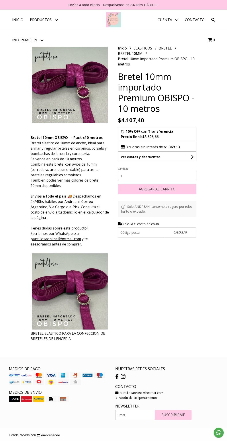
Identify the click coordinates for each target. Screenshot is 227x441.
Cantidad (123, 168)
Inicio (17, 19)
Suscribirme (173, 414)
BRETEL (166, 48)
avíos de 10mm (84, 164)
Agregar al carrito (157, 189)
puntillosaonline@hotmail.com (141, 393)
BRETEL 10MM (130, 53)
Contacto (195, 19)
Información (25, 40)
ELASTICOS (143, 48)
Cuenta (165, 19)
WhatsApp (64, 233)
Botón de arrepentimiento (137, 398)
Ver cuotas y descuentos (140, 157)
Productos (41, 19)
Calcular (180, 232)
